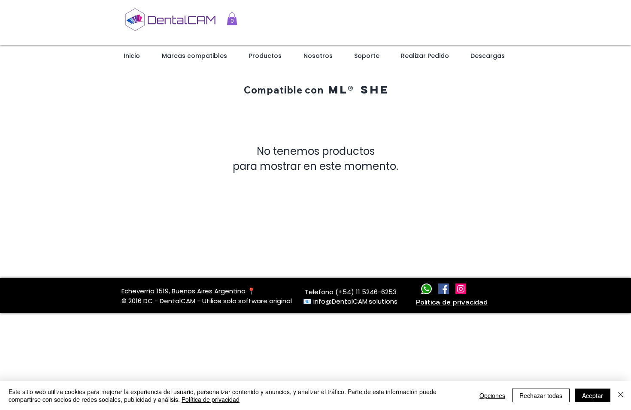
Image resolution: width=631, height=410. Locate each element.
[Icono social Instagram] (460, 288)
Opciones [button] (492, 395)
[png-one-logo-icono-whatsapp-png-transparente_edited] (426, 288)
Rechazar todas (540, 395)
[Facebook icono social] (443, 288)
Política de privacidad (211, 399)
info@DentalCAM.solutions (355, 301)
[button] (232, 18)
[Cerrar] (621, 395)
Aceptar (592, 395)
